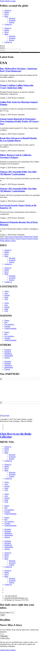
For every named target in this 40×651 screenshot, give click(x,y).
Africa (6, 291)
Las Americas (9, 324)
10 (7, 239)
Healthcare (8, 354)
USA (6, 299)
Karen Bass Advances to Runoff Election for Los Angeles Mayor (18, 139)
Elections (12, 18)
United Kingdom (10, 328)
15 (35, 239)
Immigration (8, 356)
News (6, 14)
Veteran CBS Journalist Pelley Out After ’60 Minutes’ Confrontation (18, 173)
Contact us (8, 24)
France (6, 320)
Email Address (5, 612)
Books (6, 12)
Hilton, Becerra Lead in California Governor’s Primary (15, 156)
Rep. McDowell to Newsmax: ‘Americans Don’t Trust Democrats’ (18, 69)
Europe (7, 295)
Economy (12, 20)
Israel (6, 297)
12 (18, 239)
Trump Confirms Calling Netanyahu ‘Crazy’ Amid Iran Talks (16, 86)
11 (13, 239)
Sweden (7, 326)
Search (2, 46)
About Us (7, 10)
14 (30, 239)
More (6, 16)
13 (24, 239)
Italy (6, 322)
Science (11, 22)
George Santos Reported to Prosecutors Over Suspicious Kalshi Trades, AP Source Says (19, 121)
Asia (6, 293)
